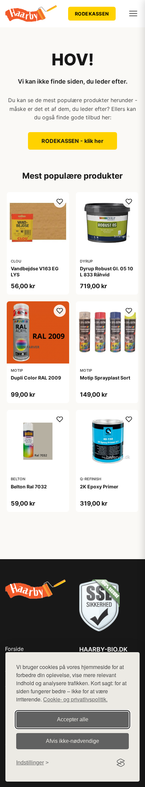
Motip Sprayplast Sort (105, 378)
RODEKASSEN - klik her (72, 141)
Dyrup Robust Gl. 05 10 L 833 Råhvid (106, 271)
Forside (14, 648)
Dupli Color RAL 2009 (36, 378)
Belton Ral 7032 (29, 486)
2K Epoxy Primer (99, 486)
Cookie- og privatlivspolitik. (75, 699)
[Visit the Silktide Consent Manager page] (121, 763)
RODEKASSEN (92, 14)
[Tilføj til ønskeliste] (60, 201)
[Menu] (133, 13)
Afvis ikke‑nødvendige (72, 741)
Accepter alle (72, 719)
